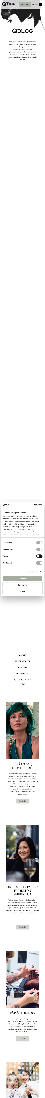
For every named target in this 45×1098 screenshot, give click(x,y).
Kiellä (22, 591)
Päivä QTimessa (22, 1013)
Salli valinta (22, 585)
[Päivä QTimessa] (22, 979)
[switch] (39, 549)
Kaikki (22, 655)
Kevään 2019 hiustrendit (22, 766)
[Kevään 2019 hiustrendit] (22, 730)
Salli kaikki (22, 578)
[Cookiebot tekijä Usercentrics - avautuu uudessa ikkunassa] (32, 505)
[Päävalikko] (42, 4)
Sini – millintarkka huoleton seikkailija (22, 890)
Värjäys (22, 667)
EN (36, 4)
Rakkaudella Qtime (22, 681)
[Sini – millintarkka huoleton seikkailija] (22, 853)
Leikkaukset (22, 661)
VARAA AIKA (25, 4)
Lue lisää (22, 801)
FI (33, 4)
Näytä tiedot (33, 572)
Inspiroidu (22, 673)
